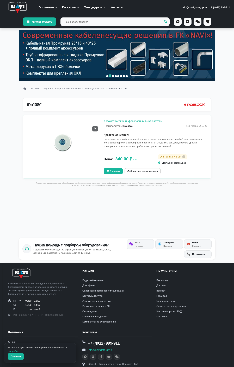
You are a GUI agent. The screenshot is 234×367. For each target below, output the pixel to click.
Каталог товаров (42, 21)
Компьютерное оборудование (99, 321)
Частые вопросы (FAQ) (169, 311)
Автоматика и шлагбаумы (96, 301)
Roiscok (128, 125)
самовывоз (180, 162)
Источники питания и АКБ (96, 306)
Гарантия (161, 295)
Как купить (69, 7)
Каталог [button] (88, 270)
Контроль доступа (92, 295)
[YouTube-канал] (109, 357)
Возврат (160, 290)
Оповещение (89, 311)
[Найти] (165, 22)
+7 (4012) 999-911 (104, 343)
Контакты (117, 7)
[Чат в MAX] (117, 357)
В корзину (115, 171)
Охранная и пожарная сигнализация (103, 290)
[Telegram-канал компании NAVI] (85, 357)
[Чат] (197, 22)
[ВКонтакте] (188, 22)
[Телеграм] (178, 22)
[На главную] (18, 7)
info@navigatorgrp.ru (194, 7)
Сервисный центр (166, 301)
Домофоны (88, 285)
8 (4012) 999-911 (220, 7)
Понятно (16, 356)
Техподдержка (93, 7)
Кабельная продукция (94, 316)
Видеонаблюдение (92, 280)
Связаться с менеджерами (144, 171)
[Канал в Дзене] (101, 357)
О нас (11, 341)
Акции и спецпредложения (171, 306)
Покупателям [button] (166, 270)
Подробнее (14, 351)
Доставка (161, 285)
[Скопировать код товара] (205, 126)
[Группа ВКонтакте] (93, 357)
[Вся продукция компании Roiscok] (194, 105)
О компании (46, 7)
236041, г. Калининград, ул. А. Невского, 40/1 (113, 364)
